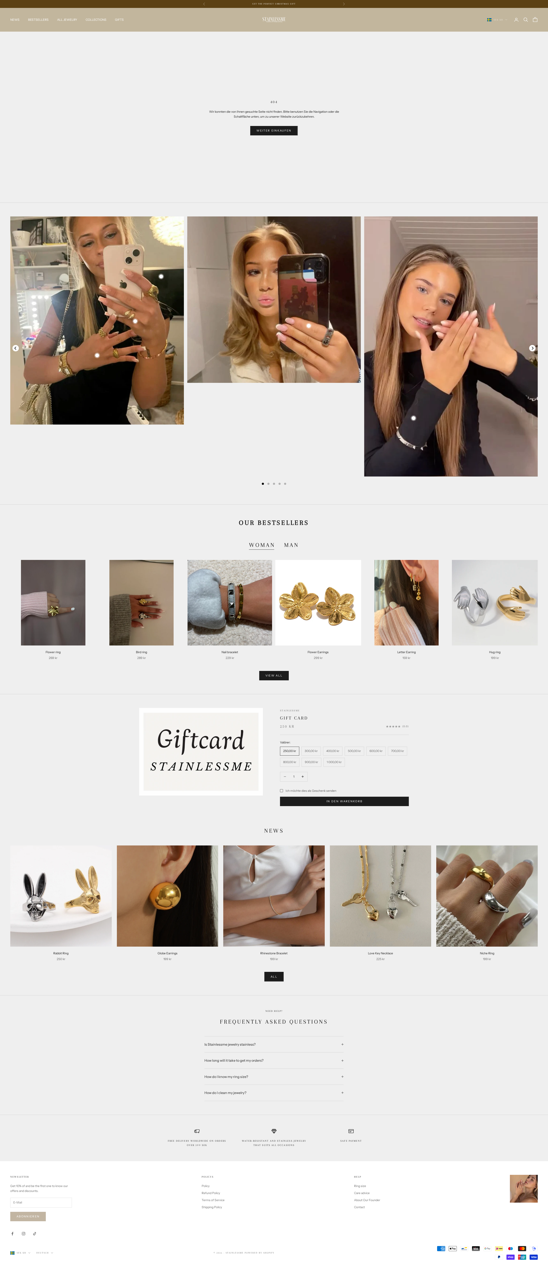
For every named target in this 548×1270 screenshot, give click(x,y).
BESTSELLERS (38, 20)
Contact (359, 1207)
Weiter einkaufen (273, 130)
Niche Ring (487, 953)
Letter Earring (406, 652)
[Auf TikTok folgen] (35, 1234)
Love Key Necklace (380, 953)
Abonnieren (28, 1216)
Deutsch (42, 1252)
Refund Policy (211, 1193)
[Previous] (15, 348)
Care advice (362, 1193)
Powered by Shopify (259, 1252)
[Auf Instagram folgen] (23, 1234)
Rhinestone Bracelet (273, 953)
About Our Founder (367, 1200)
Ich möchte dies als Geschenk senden (311, 791)
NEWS (14, 20)
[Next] (532, 348)
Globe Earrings (167, 953)
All (274, 976)
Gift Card (294, 718)
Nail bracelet (230, 652)
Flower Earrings (318, 652)
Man (291, 545)
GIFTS (119, 20)
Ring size (360, 1186)
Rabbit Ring (60, 953)
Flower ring (53, 652)
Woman (262, 545)
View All (274, 675)
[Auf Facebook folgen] (12, 1234)
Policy (206, 1186)
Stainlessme (290, 710)
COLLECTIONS (96, 20)
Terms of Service (213, 1200)
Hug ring (494, 652)
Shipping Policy (212, 1207)
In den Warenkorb (344, 801)
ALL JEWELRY (67, 20)
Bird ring (141, 652)
